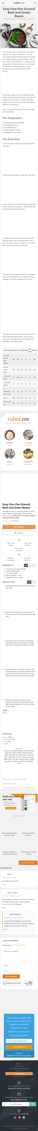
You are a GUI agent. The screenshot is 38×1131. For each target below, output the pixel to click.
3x (33, 565)
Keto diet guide (19, 1076)
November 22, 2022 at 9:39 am (13, 917)
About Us (19, 1064)
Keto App (19, 1071)
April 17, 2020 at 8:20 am (9, 877)
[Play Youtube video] (19, 722)
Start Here (19, 1074)
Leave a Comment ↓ (28, 863)
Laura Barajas (8, 779)
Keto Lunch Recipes (25, 19)
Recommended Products (19, 1068)
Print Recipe (20, 527)
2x (30, 565)
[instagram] (23, 1117)
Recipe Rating (7, 945)
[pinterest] (19, 1117)
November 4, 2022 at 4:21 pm (11, 896)
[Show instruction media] (29, 582)
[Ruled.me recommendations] (19, 424)
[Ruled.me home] (19, 3)
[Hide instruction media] (33, 582)
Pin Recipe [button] (20, 533)
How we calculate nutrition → (29, 790)
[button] (3, 521)
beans (24, 62)
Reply (4, 884)
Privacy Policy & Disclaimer (19, 1128)
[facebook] (14, 1117)
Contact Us (19, 1066)
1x (26, 565)
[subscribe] (32, 1104)
